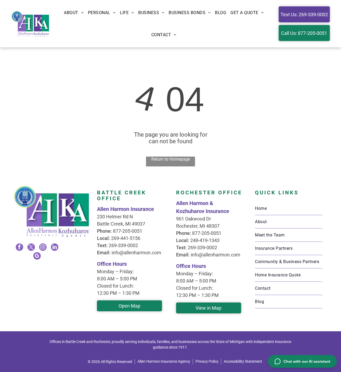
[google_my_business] (37, 256)
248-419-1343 (205, 240)
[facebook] (19, 247)
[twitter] (31, 247)
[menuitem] (74, 13)
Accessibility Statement (243, 361)
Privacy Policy (207, 361)
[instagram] (43, 247)
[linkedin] (54, 247)
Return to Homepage (170, 159)
